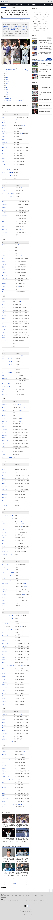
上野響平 (4, 429)
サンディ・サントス (7, 383)
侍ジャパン (39, 4)
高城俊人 (4, 535)
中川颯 (3, 164)
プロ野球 (21, 4)
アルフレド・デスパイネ (8, 196)
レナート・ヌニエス (7, 457)
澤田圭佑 (4, 133)
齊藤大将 (4, 264)
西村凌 (3, 131)
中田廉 (3, 736)
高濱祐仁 (4, 421)
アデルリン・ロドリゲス (8, 578)
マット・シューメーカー (8, 618)
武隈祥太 (4, 289)
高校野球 (30, 900)
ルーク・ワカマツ (6, 790)
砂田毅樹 (4, 524)
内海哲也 (24, 26)
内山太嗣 (4, 478)
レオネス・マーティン (7, 358)
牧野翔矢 (4, 261)
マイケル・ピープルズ (7, 554)
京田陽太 (4, 751)
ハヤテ (45, 895)
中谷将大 (4, 207)
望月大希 (4, 432)
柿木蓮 (3, 451)
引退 (14, 7)
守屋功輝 (4, 589)
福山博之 (4, 337)
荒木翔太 (4, 226)
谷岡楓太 (4, 136)
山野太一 (4, 497)
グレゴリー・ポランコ (7, 615)
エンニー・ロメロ (6, 367)
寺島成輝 (4, 480)
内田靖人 (4, 312)
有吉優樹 (4, 532)
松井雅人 (4, 128)
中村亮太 (4, 212)
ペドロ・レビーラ (6, 757)
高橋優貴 (4, 676)
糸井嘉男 (16, 26)
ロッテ (7, 81)
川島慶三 (4, 335)
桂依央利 (4, 801)
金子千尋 (4, 448)
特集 (17, 4)
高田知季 (4, 204)
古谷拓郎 (4, 380)
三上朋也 (4, 526)
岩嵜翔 (3, 762)
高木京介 (4, 687)
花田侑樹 (4, 701)
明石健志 (15, 28)
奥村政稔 (4, 215)
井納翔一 (4, 648)
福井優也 (4, 323)
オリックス (9, 26)
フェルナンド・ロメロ (7, 515)
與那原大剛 (5, 643)
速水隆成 (4, 415)
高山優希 (4, 423)
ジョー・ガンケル (6, 569)
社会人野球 (40, 900)
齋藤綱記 (4, 125)
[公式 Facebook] (27, 906)
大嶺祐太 (4, 784)
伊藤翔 (3, 269)
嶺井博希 (4, 521)
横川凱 (3, 698)
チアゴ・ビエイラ (6, 623)
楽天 (7, 79)
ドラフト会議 (8, 900)
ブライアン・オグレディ (8, 253)
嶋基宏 (3, 475)
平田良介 (4, 771)
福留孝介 (7, 28)
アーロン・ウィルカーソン (8, 572)
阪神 (19, 26)
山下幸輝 (4, 543)
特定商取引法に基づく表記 (26, 911)
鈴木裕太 (4, 491)
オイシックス (3, 897)
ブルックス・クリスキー (8, 518)
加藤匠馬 (4, 356)
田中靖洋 (4, 391)
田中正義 (4, 187)
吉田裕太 (4, 389)
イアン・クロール (6, 621)
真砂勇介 (4, 210)
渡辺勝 (3, 793)
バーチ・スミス (6, 247)
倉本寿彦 (4, 537)
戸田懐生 (4, 704)
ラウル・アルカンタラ (7, 567)
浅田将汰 (4, 529)
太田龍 (3, 690)
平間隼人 (4, 646)
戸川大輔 (4, 280)
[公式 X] (25, 906)
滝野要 (3, 795)
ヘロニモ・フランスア (7, 741)
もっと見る (49, 38)
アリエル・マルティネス (8, 804)
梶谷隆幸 (4, 673)
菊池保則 (4, 719)
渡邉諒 (3, 418)
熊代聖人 (4, 258)
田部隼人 (4, 540)
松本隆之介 (5, 551)
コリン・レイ (5, 199)
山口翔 (3, 722)
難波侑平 (4, 426)
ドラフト (33, 4)
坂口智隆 (12, 29)
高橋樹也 (4, 727)
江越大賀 (4, 586)
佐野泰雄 (4, 278)
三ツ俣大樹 (5, 798)
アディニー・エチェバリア (8, 364)
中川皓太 (4, 679)
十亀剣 (21, 29)
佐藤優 (3, 773)
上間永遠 (4, 272)
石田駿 (3, 318)
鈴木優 (3, 662)
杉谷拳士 (4, 412)
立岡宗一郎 (5, 684)
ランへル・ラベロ (6, 178)
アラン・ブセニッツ (7, 343)
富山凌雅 (4, 161)
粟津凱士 (4, 267)
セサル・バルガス (6, 169)
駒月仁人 (4, 291)
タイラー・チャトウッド (8, 235)
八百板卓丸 (5, 635)
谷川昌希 (4, 446)
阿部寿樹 (4, 754)
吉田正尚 (4, 117)
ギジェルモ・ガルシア (7, 759)
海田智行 (4, 147)
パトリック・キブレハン (8, 500)
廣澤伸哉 (4, 144)
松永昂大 (4, 394)
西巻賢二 (4, 375)
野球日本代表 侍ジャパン (16, 900)
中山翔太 (4, 483)
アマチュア (27, 4)
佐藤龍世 (4, 410)
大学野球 (35, 900)
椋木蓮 (3, 158)
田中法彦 (4, 725)
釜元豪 (3, 307)
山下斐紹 (4, 787)
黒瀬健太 (4, 221)
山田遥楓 (4, 256)
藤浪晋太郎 (5, 564)
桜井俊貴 (4, 651)
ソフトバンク (21, 28)
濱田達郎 (4, 782)
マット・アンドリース (7, 629)
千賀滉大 (4, 190)
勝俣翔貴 (4, 654)
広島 (7, 94)
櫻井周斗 (4, 548)
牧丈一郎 (4, 597)
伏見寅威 (4, 120)
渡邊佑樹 (4, 329)
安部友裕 (4, 733)
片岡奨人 (4, 435)
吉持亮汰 (4, 326)
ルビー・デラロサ (6, 632)
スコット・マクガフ (7, 467)
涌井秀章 (4, 301)
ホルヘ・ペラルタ (6, 386)
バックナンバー (46, 4)
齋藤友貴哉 (5, 583)
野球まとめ (3, 7)
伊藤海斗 (4, 657)
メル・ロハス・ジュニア (8, 580)
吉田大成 (4, 489)
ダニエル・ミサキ (6, 637)
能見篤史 (5, 26)
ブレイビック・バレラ (7, 175)
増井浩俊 (4, 153)
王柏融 (3, 454)
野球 (8, 7)
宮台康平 (4, 486)
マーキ (3, 321)
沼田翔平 (4, 659)
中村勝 (3, 155)
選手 (11, 7)
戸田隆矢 (4, 739)
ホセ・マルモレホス (7, 346)
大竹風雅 (4, 218)
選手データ (12, 4)
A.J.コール (4, 505)
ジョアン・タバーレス (7, 779)
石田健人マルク (6, 776)
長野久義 (4, 714)
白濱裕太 (4, 716)
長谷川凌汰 (5, 443)
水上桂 (3, 340)
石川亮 (3, 407)
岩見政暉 (4, 315)
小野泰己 (4, 591)
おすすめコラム (7, 98)
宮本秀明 (4, 546)
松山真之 (4, 139)
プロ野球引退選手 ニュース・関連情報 (13, 100)
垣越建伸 (4, 765)
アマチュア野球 (25, 900)
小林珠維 (4, 224)
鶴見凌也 (4, 142)
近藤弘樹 (4, 494)
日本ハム (8, 83)
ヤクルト (6, 29)
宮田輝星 (4, 437)
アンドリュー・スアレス (8, 503)
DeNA (7, 87)
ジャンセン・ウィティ (7, 250)
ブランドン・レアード (7, 361)
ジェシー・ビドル (6, 167)
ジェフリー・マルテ (7, 575)
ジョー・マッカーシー (7, 172)
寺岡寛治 (4, 310)
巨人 (7, 92)
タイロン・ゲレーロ (7, 372)
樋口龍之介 (5, 440)
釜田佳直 (4, 332)
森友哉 (3, 244)
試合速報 (6, 4)
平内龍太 (4, 682)
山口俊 (3, 668)
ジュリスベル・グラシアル (8, 193)
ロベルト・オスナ (6, 369)
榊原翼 (3, 150)
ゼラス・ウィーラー (7, 671)
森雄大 (3, 304)
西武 (24, 29)
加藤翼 (3, 768)
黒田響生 (4, 640)
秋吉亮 (3, 201)
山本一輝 (4, 693)
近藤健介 (4, 404)
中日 (11, 28)
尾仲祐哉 (4, 594)
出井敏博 (4, 275)
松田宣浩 (4, 229)
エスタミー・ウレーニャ (8, 665)
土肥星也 (4, 378)
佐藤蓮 (3, 600)
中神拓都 (4, 730)
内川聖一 (4, 469)
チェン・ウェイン (6, 605)
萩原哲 (3, 695)
